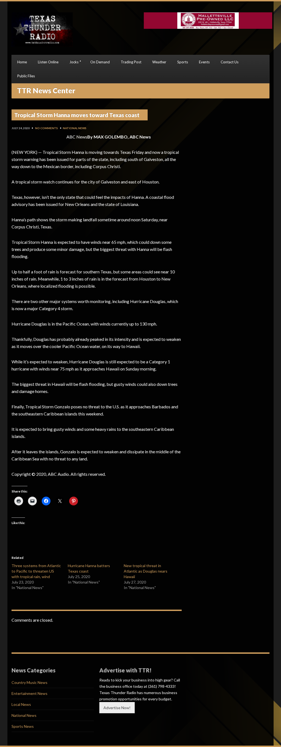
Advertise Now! (117, 707)
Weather (159, 62)
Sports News (23, 726)
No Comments (46, 128)
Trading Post (131, 62)
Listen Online (48, 62)
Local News (21, 704)
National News (74, 128)
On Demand (100, 62)
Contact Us (229, 62)
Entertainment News (29, 693)
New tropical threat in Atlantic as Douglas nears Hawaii (145, 571)
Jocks (73, 62)
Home (22, 62)
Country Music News (29, 682)
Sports (182, 62)
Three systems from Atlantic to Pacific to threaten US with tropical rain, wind (36, 571)
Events (204, 62)
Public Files (26, 76)
